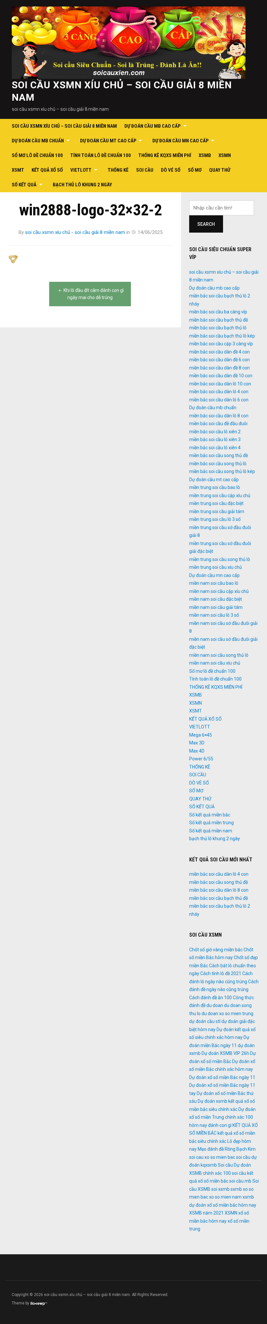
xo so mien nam (225, 1197)
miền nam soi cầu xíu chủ (214, 663)
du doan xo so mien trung (227, 1013)
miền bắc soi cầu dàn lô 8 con (218, 415)
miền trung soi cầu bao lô (214, 487)
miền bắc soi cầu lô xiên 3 (215, 439)
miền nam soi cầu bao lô (213, 583)
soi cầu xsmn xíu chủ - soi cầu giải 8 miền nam (75, 232)
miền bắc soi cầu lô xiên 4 (215, 447)
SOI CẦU (144, 170)
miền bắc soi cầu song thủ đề (218, 455)
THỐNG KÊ (118, 170)
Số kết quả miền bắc (209, 814)
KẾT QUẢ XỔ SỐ (47, 170)
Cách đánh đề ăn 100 (210, 997)
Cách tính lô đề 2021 (220, 973)
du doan (214, 1005)
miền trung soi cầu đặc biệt (216, 503)
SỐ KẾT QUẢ (24, 185)
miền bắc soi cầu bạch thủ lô (217, 327)
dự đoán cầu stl (204, 1021)
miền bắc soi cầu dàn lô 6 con (218, 399)
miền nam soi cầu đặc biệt (215, 599)
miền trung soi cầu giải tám (216, 511)
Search (206, 224)
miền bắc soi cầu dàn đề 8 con (219, 367)
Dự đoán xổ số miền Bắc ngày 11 (222, 1077)
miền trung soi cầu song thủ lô (219, 559)
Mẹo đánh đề (211, 1149)
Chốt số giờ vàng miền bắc (216, 949)
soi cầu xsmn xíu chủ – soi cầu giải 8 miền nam (64, 126)
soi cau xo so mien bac (212, 1157)
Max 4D (196, 751)
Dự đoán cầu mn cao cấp (180, 141)
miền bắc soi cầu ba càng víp (218, 311)
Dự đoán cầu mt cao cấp (108, 141)
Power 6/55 (201, 758)
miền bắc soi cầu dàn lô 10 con (220, 383)
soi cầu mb (240, 1181)
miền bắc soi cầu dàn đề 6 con (219, 359)
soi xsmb (220, 1189)
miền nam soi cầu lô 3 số (214, 615)
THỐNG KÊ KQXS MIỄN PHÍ (164, 155)
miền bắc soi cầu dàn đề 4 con (219, 351)
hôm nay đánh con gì (210, 1125)
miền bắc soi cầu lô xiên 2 (215, 431)
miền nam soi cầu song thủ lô (218, 655)
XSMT (18, 170)
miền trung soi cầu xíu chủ (215, 567)
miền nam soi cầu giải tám (216, 607)
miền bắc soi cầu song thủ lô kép (222, 471)
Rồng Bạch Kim (240, 1149)
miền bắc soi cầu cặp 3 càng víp (221, 343)
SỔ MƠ (195, 170)
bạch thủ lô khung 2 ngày (82, 185)
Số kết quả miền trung (211, 822)
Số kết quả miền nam (210, 830)
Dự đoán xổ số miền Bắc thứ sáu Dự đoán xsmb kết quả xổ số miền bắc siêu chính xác (222, 1101)
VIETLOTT (80, 170)
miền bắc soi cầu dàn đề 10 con (220, 375)
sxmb (236, 1189)
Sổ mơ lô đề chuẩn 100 (37, 155)
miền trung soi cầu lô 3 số (215, 519)
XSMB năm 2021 (206, 1213)
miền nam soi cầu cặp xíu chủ (219, 591)
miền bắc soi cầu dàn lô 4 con (218, 391)
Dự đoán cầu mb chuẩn (38, 141)
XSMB (205, 155)
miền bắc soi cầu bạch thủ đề (218, 320)
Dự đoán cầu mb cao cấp (152, 126)
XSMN (224, 155)
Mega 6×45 (200, 735)
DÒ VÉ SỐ (170, 170)
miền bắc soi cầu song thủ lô (217, 463)
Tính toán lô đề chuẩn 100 (100, 155)
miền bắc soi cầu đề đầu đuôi (218, 423)
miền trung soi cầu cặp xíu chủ (219, 495)
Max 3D (196, 742)
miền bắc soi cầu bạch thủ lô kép (222, 335)
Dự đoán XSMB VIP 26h (225, 1053)
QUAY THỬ (219, 170)
